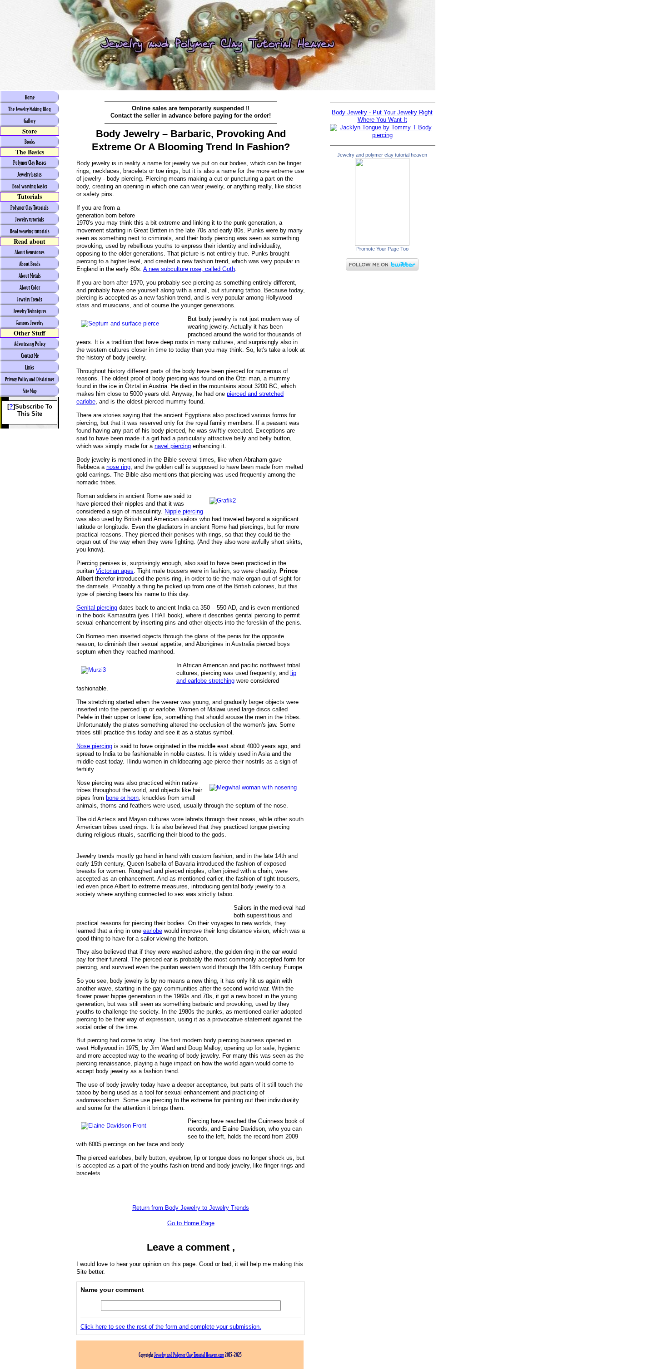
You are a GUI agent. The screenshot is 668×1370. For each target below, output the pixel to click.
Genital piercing (96, 607)
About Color (30, 287)
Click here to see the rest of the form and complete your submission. (170, 1326)
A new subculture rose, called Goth (189, 269)
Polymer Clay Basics (29, 162)
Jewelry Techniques (29, 311)
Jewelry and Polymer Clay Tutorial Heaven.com (189, 1354)
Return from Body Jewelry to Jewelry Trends (190, 1207)
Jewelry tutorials (29, 219)
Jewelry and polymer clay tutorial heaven (382, 155)
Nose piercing (94, 746)
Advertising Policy (29, 343)
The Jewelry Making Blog (29, 109)
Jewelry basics (29, 174)
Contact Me (30, 355)
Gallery (29, 120)
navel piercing (173, 446)
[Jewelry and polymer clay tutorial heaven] (382, 243)
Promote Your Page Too (382, 248)
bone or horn (122, 797)
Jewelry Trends (29, 299)
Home (30, 97)
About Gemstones (30, 252)
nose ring (118, 466)
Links (29, 367)
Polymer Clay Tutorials (29, 207)
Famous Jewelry (29, 322)
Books (30, 141)
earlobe (152, 930)
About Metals (30, 275)
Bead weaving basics (29, 186)
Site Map (30, 390)
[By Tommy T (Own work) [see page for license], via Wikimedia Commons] (382, 135)
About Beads (29, 263)
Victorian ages (115, 570)
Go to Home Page (190, 1223)
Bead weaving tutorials (30, 231)
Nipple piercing (184, 511)
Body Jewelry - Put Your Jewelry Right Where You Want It (382, 116)
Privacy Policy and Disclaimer (29, 379)
